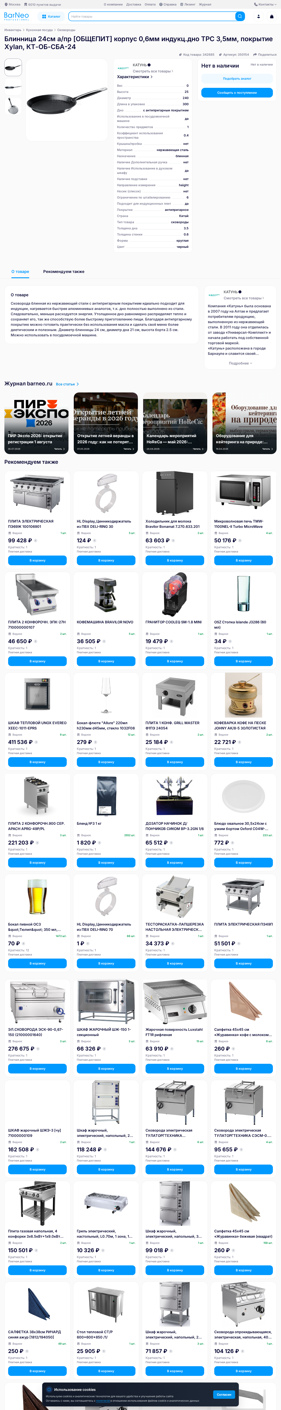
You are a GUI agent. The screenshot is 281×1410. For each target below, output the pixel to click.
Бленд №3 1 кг (89, 823)
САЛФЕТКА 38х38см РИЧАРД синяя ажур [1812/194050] (34, 1334)
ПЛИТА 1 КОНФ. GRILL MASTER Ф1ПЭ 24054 (172, 725)
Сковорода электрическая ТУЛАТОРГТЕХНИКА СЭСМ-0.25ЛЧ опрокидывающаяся (169, 1133)
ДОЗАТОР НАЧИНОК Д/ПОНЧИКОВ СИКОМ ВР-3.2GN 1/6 (175, 826)
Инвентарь (12, 30)
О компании (113, 4)
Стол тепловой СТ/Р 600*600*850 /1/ (95, 1334)
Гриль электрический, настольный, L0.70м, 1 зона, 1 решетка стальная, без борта (103, 1234)
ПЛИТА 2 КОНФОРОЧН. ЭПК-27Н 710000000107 (37, 625)
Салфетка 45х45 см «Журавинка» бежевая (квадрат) (243, 1234)
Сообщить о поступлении (237, 92)
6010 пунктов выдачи (44, 4)
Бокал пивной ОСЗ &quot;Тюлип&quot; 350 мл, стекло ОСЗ (33, 927)
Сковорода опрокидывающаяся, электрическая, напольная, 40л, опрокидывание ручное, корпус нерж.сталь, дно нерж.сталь (243, 1335)
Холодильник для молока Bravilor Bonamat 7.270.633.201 (173, 524)
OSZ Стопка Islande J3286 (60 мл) (240, 625)
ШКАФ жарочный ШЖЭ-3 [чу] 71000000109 (34, 1133)
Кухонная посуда (39, 30)
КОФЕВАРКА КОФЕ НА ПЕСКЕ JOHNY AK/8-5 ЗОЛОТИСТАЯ (240, 725)
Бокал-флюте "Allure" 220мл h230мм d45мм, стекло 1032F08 (106, 725)
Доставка (133, 4)
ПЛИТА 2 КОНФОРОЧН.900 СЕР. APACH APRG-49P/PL (36, 826)
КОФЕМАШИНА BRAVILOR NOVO (105, 622)
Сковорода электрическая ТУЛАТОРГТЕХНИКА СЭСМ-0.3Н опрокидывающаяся (243, 1133)
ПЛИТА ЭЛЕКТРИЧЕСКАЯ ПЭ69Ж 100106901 (30, 524)
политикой (103, 1400)
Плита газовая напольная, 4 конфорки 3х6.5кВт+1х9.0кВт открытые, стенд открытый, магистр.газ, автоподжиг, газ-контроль (34, 1234)
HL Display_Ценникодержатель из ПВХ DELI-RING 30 (104, 524)
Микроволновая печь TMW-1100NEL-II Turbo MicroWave (238, 524)
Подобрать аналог (237, 78)
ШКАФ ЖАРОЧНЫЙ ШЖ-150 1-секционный (104, 1032)
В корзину (37, 560)
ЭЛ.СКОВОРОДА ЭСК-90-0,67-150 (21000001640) (35, 1032)
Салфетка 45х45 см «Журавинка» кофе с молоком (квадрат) (241, 1032)
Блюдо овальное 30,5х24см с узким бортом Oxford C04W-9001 (240, 826)
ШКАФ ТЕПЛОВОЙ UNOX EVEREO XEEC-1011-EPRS (37, 725)
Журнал (205, 4)
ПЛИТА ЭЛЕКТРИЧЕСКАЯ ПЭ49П (243, 924)
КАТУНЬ (140, 65)
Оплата (150, 4)
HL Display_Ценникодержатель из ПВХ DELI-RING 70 (104, 927)
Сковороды (66, 30)
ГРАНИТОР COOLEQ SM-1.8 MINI (174, 622)
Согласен (224, 1394)
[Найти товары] (240, 16)
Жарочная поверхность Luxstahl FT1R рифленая (174, 1032)
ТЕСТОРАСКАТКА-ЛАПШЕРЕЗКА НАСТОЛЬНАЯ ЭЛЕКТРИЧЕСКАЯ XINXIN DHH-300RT (175, 927)
